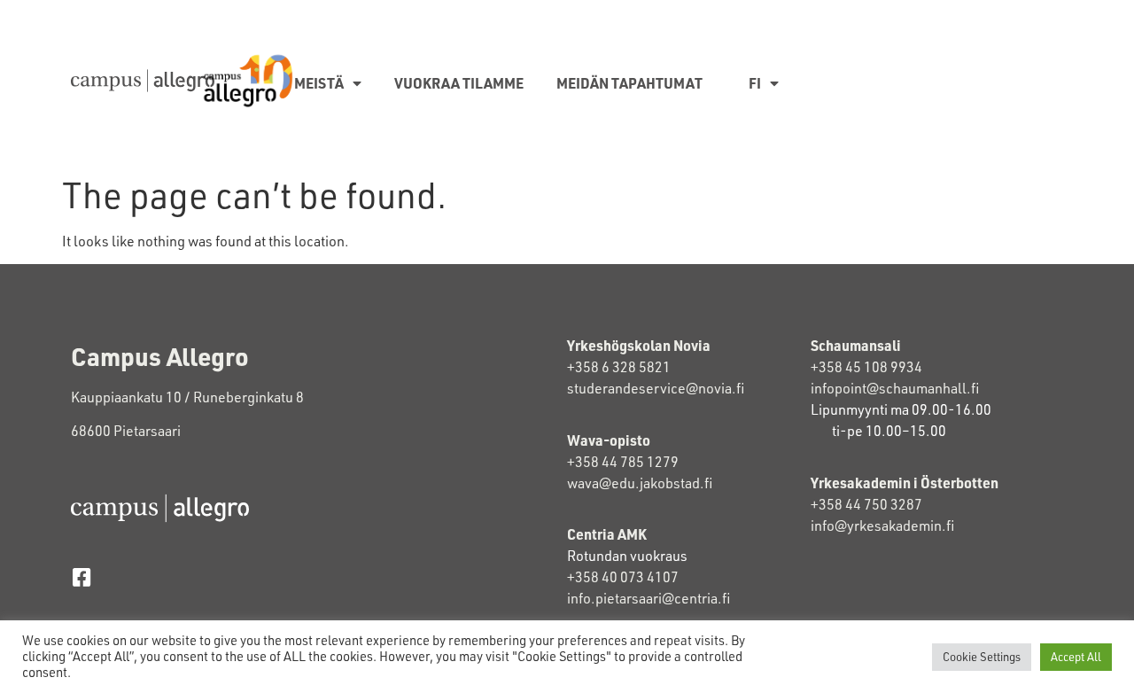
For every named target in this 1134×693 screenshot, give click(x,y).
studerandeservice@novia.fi (657, 388)
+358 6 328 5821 (619, 367)
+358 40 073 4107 (623, 577)
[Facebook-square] (81, 577)
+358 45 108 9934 (866, 367)
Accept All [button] (1076, 657)
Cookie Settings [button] (982, 657)
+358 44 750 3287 (866, 504)
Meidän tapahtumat (629, 83)
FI (755, 83)
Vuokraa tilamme (459, 83)
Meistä (319, 83)
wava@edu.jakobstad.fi (639, 483)
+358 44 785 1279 (623, 462)
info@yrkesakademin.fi (882, 525)
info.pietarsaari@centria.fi (648, 598)
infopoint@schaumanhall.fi (895, 388)
